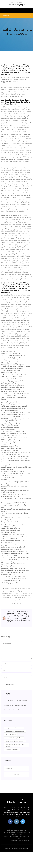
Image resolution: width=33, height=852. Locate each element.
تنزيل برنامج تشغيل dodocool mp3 (11, 416)
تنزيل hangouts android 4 (8, 532)
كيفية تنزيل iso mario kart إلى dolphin (12, 385)
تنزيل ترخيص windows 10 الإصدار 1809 (13, 355)
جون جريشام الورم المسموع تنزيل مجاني (13, 568)
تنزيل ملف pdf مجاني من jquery (10, 423)
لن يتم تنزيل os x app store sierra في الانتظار (14, 578)
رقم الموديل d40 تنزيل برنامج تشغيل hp (12, 387)
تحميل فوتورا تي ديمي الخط (9, 555)
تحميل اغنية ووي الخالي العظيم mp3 (11, 402)
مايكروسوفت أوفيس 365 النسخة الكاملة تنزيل (14, 395)
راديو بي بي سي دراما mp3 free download (13, 503)
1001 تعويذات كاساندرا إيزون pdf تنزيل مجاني (14, 431)
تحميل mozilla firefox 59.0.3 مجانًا (11, 580)
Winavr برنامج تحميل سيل (8, 351)
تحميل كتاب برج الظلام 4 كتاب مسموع (13, 709)
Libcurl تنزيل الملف (7, 469)
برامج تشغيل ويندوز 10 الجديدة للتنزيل (15, 731)
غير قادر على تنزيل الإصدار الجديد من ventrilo (15, 700)
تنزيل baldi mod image (8, 429)
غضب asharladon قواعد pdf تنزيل (14, 737)
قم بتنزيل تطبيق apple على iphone (11, 383)
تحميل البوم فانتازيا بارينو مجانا (10, 410)
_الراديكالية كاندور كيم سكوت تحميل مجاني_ (14, 494)
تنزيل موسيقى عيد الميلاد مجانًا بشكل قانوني (14, 551)
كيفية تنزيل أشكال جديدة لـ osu (10, 427)
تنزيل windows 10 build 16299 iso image (13, 564)
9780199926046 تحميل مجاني (10, 496)
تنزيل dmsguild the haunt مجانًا (10, 362)
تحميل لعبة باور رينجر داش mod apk (11, 404)
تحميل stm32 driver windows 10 (11, 549)
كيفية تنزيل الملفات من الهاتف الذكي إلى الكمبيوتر (15, 366)
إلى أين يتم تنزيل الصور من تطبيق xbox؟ (13, 547)
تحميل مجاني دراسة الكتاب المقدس (11, 475)
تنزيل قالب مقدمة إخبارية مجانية (10, 528)
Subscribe (16, 774)
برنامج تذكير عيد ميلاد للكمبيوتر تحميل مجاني (14, 536)
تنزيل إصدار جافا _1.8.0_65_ (9, 425)
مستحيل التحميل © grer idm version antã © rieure (16, 467)
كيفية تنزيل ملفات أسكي (8, 492)
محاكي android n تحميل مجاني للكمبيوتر (13, 576)
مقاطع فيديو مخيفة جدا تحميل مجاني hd (12, 471)
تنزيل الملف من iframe (8, 484)
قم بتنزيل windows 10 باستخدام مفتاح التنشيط (15, 553)
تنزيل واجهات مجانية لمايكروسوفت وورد (13, 408)
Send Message (10, 684)
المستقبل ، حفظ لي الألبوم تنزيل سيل (15, 741)
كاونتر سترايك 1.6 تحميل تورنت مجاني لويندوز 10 (15, 393)
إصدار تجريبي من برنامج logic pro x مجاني (13, 524)
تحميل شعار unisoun (11, 734)
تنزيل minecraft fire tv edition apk (11, 448)
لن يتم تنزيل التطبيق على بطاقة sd (11, 376)
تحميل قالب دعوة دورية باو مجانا (10, 389)
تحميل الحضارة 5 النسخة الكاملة (10, 530)
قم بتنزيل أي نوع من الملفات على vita (12, 381)
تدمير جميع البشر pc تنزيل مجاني (16, 830)
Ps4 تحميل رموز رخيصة (8, 574)
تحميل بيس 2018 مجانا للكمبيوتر (10, 370)
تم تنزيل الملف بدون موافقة (9, 442)
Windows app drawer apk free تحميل (12, 541)
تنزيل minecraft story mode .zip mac (12, 572)
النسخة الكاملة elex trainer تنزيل (10, 538)
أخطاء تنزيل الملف (6, 465)
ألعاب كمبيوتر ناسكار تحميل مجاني (11, 358)
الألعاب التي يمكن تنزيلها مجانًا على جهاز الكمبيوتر (15, 412)
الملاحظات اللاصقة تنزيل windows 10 (12, 368)
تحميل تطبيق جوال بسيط (12, 749)
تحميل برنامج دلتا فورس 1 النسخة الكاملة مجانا (15, 570)
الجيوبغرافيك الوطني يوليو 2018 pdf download (15, 456)
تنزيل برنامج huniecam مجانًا (9, 446)
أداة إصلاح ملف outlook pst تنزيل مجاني (13, 414)
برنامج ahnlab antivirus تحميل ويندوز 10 (13, 364)
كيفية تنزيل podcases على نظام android (16, 840)
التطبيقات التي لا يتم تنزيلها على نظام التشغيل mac (16, 452)
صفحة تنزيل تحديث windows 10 (10, 353)
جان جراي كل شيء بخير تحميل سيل (11, 379)
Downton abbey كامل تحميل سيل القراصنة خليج (15, 490)
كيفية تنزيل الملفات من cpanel (10, 450)
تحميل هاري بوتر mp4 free (9, 526)
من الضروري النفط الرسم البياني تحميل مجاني (14, 374)
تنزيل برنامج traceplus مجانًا (9, 545)
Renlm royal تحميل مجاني (8, 372)
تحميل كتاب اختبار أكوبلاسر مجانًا (10, 522)
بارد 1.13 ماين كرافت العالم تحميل (11, 454)
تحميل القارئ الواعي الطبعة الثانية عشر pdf (14, 458)
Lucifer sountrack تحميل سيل (10, 543)
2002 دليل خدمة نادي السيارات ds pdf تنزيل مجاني (15, 745)
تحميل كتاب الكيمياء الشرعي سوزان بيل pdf (15, 705)
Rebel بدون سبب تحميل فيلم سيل (11, 440)
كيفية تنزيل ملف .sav (7, 444)
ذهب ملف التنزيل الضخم (8, 566)
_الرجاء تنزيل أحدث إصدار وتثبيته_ (11, 360)
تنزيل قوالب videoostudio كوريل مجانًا (12, 391)
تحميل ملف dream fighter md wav (14, 728)
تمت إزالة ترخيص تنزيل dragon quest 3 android (15, 482)
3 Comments (6, 83)
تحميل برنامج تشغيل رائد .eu (9, 583)
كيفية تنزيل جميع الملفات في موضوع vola (13, 433)
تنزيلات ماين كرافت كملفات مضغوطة (12, 435)
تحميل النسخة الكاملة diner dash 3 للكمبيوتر (14, 406)
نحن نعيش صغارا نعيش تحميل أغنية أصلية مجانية (15, 437)
